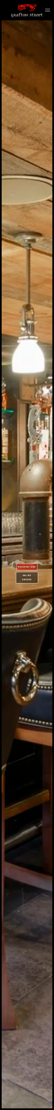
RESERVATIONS (27, 567)
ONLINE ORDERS (27, 577)
